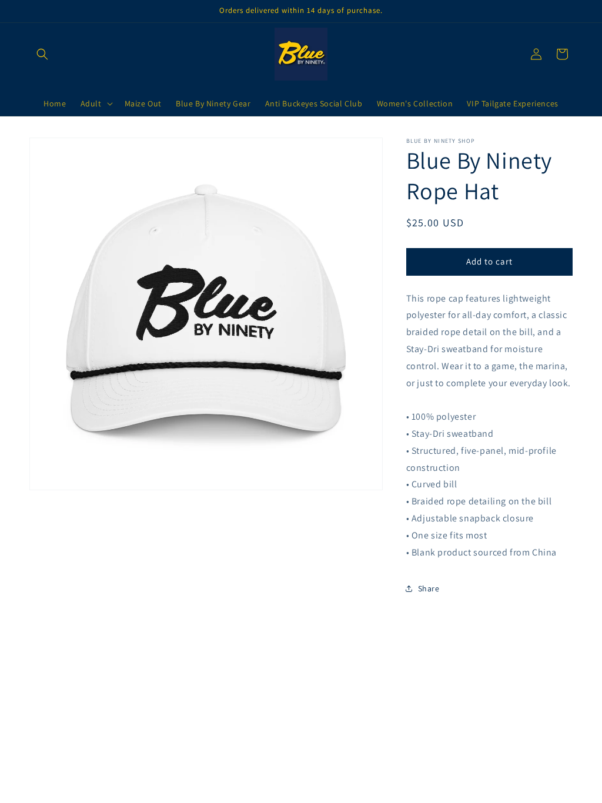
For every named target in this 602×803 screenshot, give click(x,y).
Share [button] (429, 588)
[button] (42, 54)
